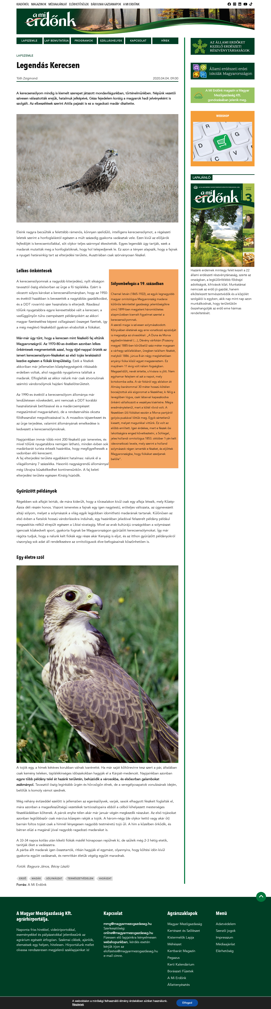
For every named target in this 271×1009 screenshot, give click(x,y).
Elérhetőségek (79, 4)
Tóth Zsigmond (26, 78)
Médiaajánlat (57, 4)
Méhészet (174, 944)
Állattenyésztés (178, 984)
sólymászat (54, 878)
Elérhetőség (225, 951)
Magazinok (38, 4)
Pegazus (173, 957)
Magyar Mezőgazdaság (184, 924)
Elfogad (187, 1003)
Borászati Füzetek (180, 971)
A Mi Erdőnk (131, 4)
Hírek (165, 40)
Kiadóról (22, 4)
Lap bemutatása (56, 40)
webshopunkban (116, 942)
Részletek (78, 1004)
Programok (84, 40)
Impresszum (224, 937)
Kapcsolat (138, 40)
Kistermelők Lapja (180, 937)
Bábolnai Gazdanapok (106, 4)
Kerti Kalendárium (180, 964)
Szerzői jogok (225, 930)
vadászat (105, 878)
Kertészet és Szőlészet (183, 930)
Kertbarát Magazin (181, 951)
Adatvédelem (226, 924)
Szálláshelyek (111, 40)
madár (36, 878)
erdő (22, 878)
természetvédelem (80, 878)
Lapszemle (29, 40)
